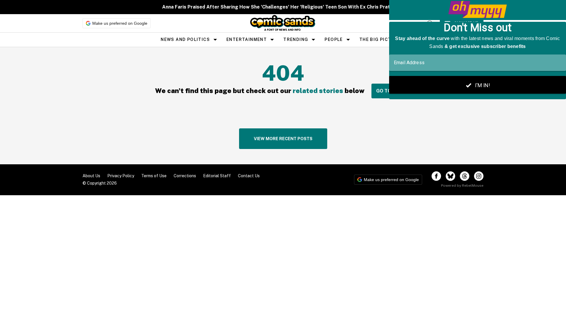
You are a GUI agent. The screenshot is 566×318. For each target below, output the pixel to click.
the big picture (380, 39)
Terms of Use (154, 175)
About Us (91, 175)
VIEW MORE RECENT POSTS (283, 138)
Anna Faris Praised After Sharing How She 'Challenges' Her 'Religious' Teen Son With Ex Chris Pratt (277, 7)
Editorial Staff (217, 175)
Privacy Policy (120, 175)
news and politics (185, 39)
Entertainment (246, 39)
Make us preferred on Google (119, 23)
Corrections (185, 175)
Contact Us (249, 175)
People (334, 39)
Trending (295, 39)
